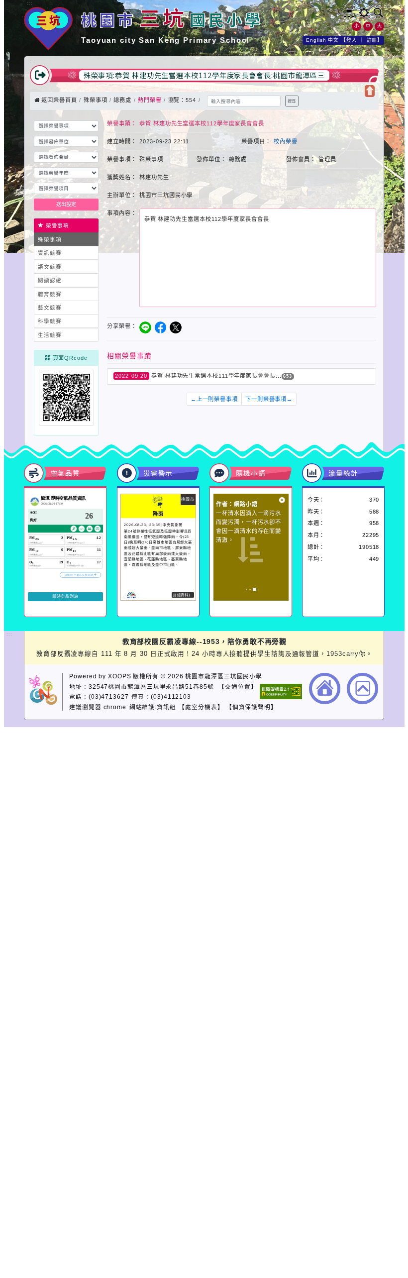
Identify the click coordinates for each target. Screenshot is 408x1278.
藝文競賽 (50, 308)
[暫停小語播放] (282, 500)
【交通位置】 (237, 686)
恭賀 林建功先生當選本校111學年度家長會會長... (216, 376)
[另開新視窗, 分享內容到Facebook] (161, 327)
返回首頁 (324, 688)
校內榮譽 (286, 141)
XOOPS (119, 676)
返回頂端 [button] (362, 690)
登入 (351, 40)
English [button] (316, 40)
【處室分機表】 (201, 707)
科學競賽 (50, 321)
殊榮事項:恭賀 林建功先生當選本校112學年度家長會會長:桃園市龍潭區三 (204, 75)
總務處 (122, 100)
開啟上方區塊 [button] (370, 91)
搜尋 (292, 101)
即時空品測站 (65, 596)
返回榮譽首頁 (58, 100)
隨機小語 (251, 473)
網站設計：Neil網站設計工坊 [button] (46, 692)
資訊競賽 (50, 253)
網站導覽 (349, 12)
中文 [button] (333, 40)
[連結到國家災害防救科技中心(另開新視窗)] (131, 598)
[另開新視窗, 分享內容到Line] (145, 327)
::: (30, 3)
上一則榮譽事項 (214, 399)
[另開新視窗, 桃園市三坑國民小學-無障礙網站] (281, 693)
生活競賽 (50, 335)
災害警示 (158, 473)
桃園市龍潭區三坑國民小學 (223, 676)
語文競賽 (50, 267)
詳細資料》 (183, 595)
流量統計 (343, 473)
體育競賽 (50, 294)
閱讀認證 (50, 280)
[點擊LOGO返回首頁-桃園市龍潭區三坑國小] (48, 48)
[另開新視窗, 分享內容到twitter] (176, 327)
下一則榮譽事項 (269, 399)
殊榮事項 (95, 100)
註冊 (372, 40)
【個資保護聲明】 (251, 707)
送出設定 (66, 204)
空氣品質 (66, 473)
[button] (364, 12)
